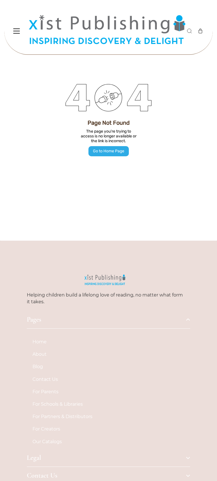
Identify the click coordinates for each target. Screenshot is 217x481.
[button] (189, 31)
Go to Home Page (108, 151)
